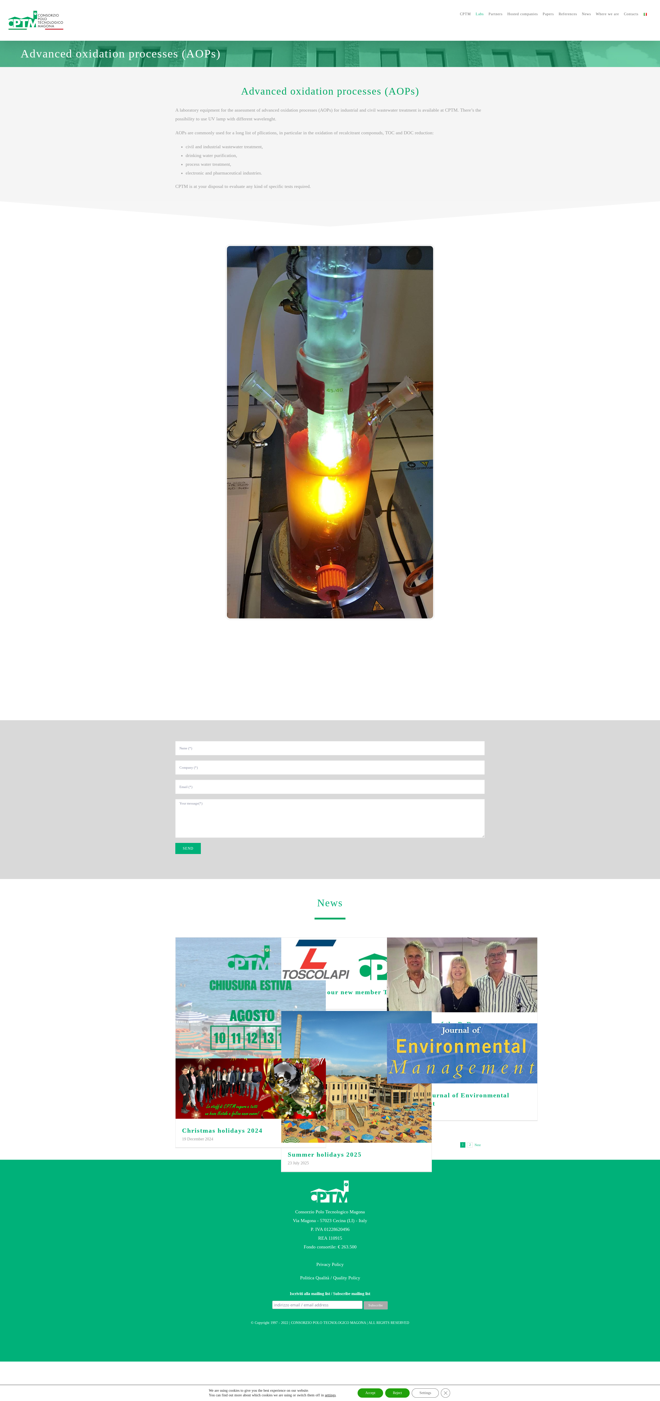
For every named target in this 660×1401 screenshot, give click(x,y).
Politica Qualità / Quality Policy (330, 1277)
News (330, 903)
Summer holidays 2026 (251, 1002)
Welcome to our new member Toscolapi (356, 959)
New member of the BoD (462, 975)
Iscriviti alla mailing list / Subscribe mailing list (330, 1293)
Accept (370, 1393)
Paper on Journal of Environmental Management (462, 1053)
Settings (425, 1393)
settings (330, 1395)
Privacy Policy (330, 1264)
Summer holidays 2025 (356, 1077)
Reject (397, 1393)
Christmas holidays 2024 (251, 1089)
